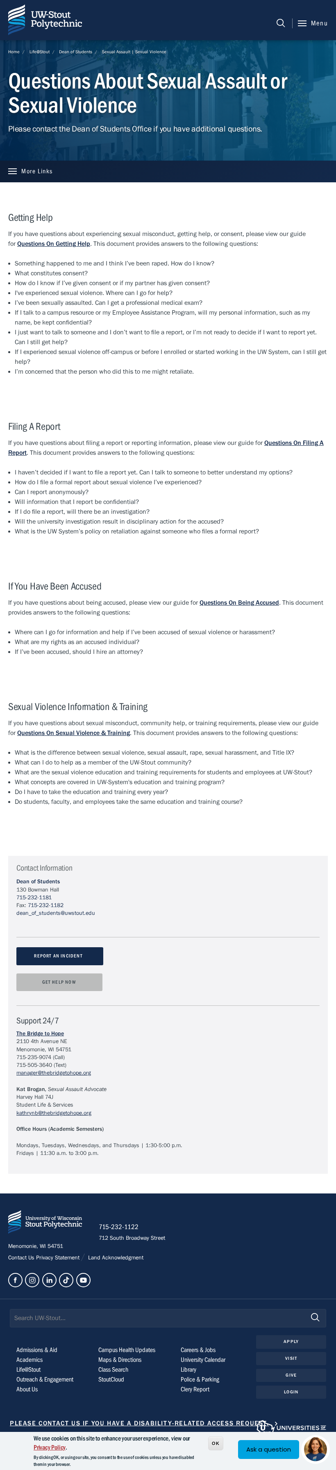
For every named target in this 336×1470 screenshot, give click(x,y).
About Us (27, 1389)
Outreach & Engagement (44, 1379)
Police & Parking (200, 1379)
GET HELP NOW (59, 982)
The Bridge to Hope (40, 1033)
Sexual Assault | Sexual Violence (134, 51)
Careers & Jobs (198, 1350)
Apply (291, 1341)
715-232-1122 (118, 1227)
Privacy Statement (58, 1257)
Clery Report (195, 1389)
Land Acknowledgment (114, 1257)
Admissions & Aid (36, 1350)
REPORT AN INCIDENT (60, 956)
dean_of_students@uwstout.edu (55, 913)
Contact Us (22, 1257)
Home (14, 51)
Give (291, 1375)
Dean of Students (75, 51)
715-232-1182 (46, 905)
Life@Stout (40, 51)
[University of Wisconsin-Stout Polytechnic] (45, 1223)
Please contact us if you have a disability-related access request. (139, 1423)
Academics (29, 1359)
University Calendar (203, 1359)
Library (188, 1369)
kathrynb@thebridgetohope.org (53, 1113)
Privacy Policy (50, 1447)
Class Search (113, 1369)
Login (291, 1392)
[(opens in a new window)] (15, 1280)
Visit (291, 1358)
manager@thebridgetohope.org (53, 1073)
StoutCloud (111, 1379)
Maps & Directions (119, 1359)
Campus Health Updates (126, 1350)
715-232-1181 (34, 897)
